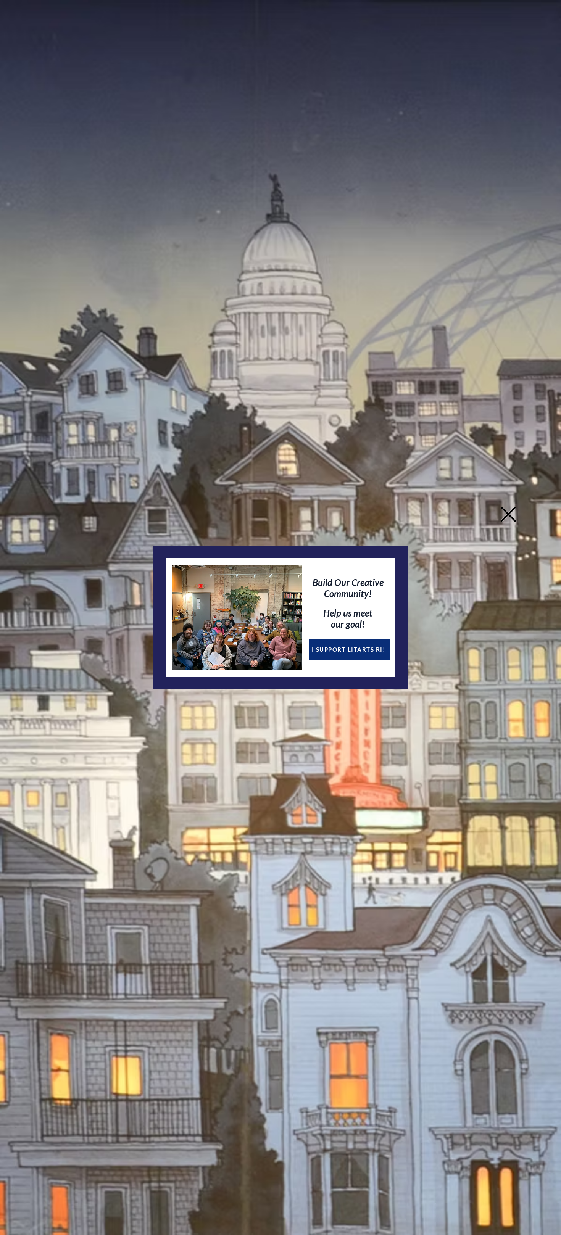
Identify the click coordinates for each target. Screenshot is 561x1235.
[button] (508, 514)
